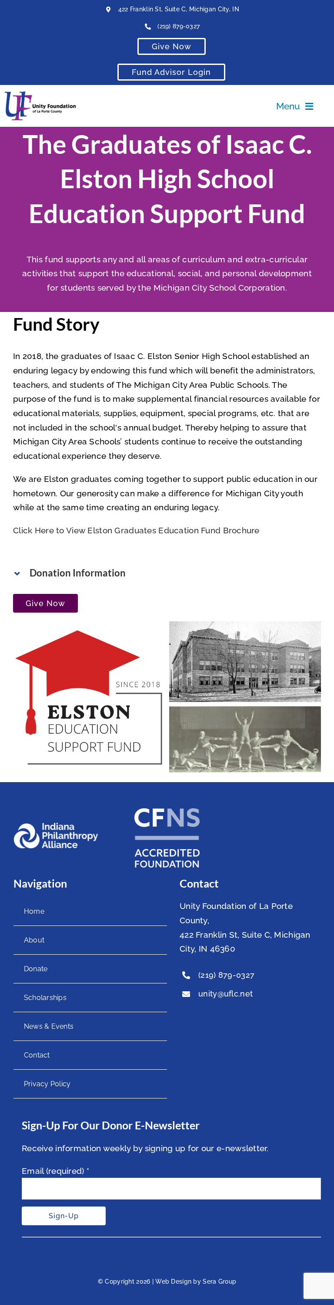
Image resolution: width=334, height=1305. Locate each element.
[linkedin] (219, 1014)
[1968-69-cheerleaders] (245, 713)
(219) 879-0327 (178, 26)
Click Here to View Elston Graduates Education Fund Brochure (136, 530)
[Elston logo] (89, 628)
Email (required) (55, 1171)
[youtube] (201, 1014)
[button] (167, 573)
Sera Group (219, 1281)
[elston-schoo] (245, 628)
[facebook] (184, 1014)
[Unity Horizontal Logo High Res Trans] (40, 95)
